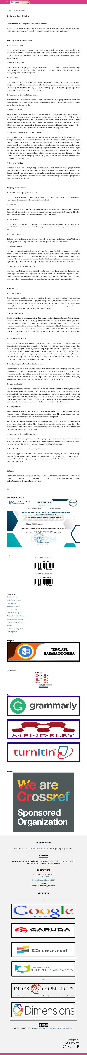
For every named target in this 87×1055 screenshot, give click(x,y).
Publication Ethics (13, 606)
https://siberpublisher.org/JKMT (43, 880)
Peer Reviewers (12, 597)
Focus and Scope (13, 603)
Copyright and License (15, 622)
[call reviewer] (8, 489)
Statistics (10, 625)
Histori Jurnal (12, 632)
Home (9, 11)
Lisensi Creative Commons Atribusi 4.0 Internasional (53, 1028)
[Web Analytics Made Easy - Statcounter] (43, 687)
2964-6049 (48, 574)
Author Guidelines (13, 610)
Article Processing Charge (16, 616)
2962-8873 (48, 558)
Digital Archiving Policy (15, 629)
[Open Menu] (7, 2)
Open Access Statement (15, 619)
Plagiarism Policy (13, 613)
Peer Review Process (14, 600)
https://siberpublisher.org (43, 876)
